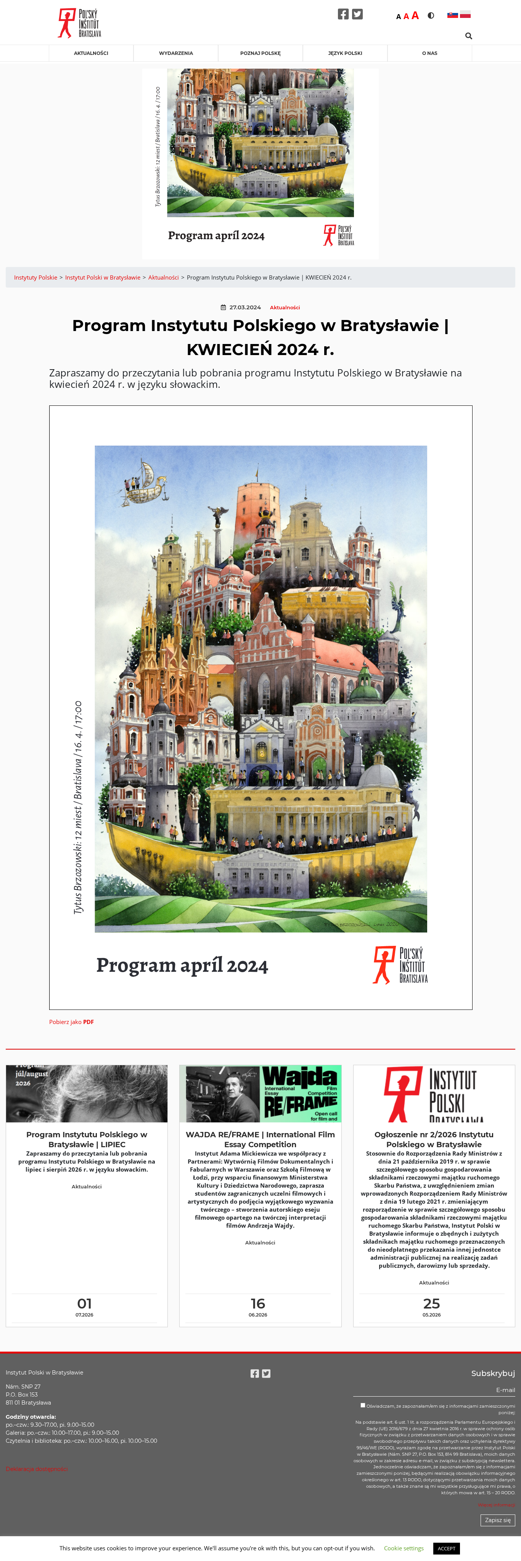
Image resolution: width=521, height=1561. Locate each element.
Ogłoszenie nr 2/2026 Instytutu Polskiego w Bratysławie (434, 1139)
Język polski (345, 53)
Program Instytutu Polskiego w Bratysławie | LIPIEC (86, 1139)
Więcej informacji (496, 1505)
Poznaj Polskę (260, 53)
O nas (429, 53)
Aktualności (91, 53)
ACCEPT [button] (446, 1548)
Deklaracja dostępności (37, 1469)
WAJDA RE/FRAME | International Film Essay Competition (260, 1139)
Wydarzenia (176, 53)
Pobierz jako (71, 1022)
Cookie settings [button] (404, 1548)
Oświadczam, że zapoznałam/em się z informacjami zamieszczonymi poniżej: (440, 1409)
